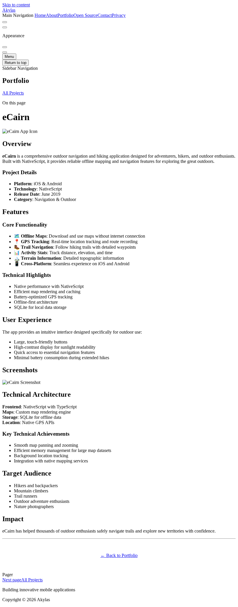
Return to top (15, 62)
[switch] (4, 22)
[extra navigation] (4, 27)
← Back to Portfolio (119, 555)
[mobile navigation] (4, 52)
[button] (119, 81)
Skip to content (16, 4)
